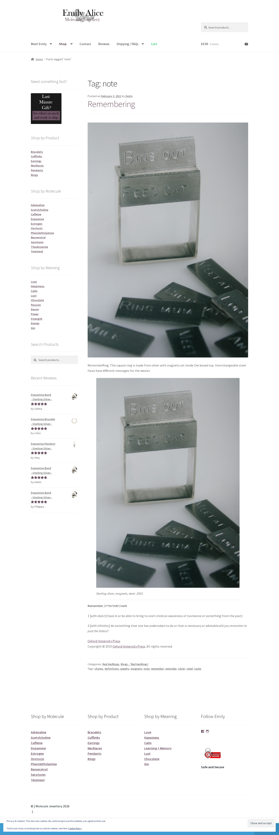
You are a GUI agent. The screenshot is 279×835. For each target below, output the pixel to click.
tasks (197, 668)
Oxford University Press (104, 641)
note (147, 668)
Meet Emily (39, 44)
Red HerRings (111, 664)
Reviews (103, 44)
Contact (85, 44)
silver (181, 668)
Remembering (111, 104)
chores (99, 668)
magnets (136, 668)
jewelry (124, 668)
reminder (171, 668)
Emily (129, 96)
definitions (112, 668)
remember (157, 668)
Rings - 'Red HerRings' (134, 664)
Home (39, 59)
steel (189, 668)
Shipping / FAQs (127, 44)
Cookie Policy (75, 828)
